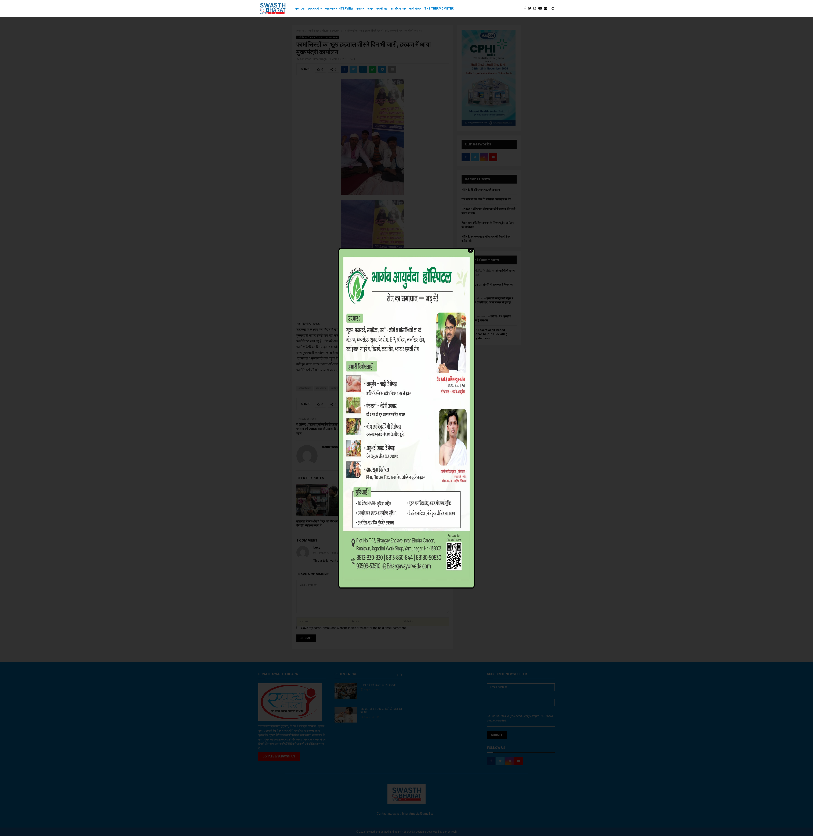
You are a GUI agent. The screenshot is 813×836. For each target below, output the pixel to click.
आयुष (370, 8)
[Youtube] (541, 8)
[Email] (546, 8)
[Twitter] (530, 8)
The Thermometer (439, 8)
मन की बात (381, 8)
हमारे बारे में (313, 8)
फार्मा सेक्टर (415, 8)
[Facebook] (526, 8)
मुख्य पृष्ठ (299, 8)
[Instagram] (535, 8)
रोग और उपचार (398, 8)
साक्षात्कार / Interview (339, 8)
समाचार (360, 8)
